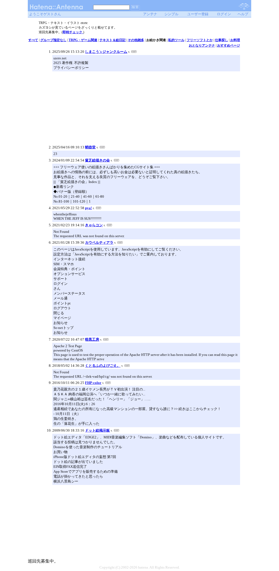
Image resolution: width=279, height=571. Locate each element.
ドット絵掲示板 (97, 430)
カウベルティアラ (99, 242)
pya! (88, 208)
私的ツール (176, 40)
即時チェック (73, 32)
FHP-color (93, 383)
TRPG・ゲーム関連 (83, 40)
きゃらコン (94, 225)
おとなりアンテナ (202, 45)
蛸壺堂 (90, 147)
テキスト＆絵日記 (112, 40)
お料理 (235, 40)
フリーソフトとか (200, 40)
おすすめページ (228, 45)
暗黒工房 (92, 339)
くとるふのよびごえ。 (102, 366)
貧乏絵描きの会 (97, 160)
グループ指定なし (53, 40)
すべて (33, 40)
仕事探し (221, 40)
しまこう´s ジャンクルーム (106, 52)
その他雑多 (136, 40)
